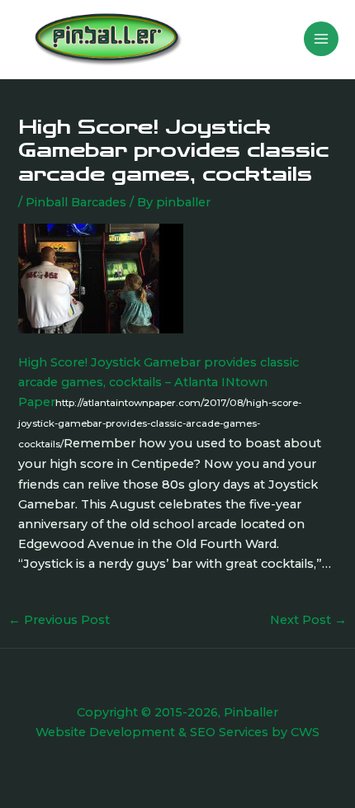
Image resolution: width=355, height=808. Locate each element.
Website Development (105, 732)
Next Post (308, 620)
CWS (305, 732)
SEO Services (229, 732)
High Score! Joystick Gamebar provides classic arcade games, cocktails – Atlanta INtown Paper (158, 382)
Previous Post (59, 620)
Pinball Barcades (76, 202)
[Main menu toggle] (321, 38)
